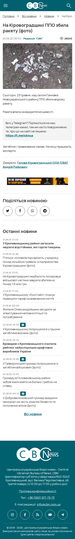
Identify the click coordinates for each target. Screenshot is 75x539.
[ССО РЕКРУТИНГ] (37, 181)
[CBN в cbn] (37, 515)
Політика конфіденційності (37, 491)
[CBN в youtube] (50, 515)
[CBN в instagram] (12, 515)
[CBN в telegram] (63, 515)
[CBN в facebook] (25, 515)
